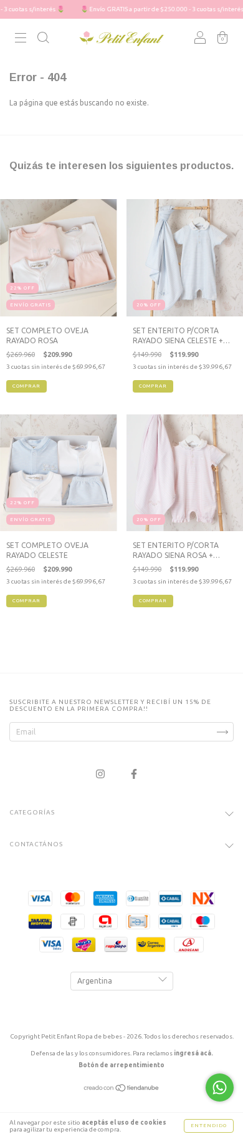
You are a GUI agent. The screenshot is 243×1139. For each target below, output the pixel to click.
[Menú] (20, 40)
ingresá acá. (193, 1053)
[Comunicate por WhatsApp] (220, 1087)
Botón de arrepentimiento (121, 1065)
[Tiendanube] (122, 1089)
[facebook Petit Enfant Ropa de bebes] (134, 774)
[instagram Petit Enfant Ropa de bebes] (101, 774)
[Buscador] (43, 40)
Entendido (209, 1125)
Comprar (26, 386)
